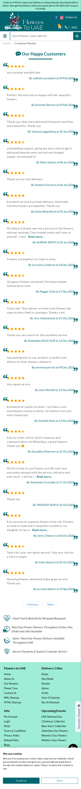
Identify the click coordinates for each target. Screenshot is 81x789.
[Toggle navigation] (5, 36)
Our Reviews (11, 683)
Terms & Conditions (15, 730)
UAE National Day (51, 716)
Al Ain (44, 692)
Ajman (45, 688)
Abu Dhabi (47, 678)
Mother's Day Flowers (53, 740)
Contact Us (10, 692)
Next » (51, 604)
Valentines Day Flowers (54, 730)
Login (7, 721)
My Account (10, 716)
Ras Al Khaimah (50, 702)
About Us (9, 678)
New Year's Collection (53, 726)
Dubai (44, 674)
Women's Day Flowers (54, 735)
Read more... (36, 236)
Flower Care (11, 688)
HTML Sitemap (12, 702)
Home (6, 43)
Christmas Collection (53, 721)
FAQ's (7, 726)
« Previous (32, 604)
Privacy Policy (12, 735)
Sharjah (45, 683)
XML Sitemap (11, 697)
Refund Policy (11, 740)
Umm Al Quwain (50, 697)
